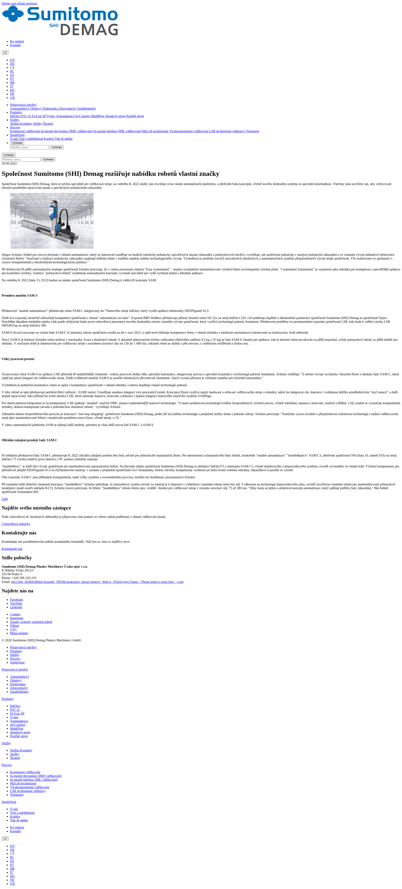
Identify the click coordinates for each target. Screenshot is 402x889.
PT (12, 79)
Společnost (17, 135)
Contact (15, 614)
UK (12, 97)
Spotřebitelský (86, 108)
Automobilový (20, 108)
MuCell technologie (155, 131)
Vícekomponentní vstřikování (189, 131)
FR (12, 94)
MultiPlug (98, 116)
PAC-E (26, 116)
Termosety (253, 131)
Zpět (5, 499)
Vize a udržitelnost (31, 138)
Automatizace (65, 116)
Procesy (15, 127)
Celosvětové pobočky (16, 524)
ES (12, 75)
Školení (48, 123)
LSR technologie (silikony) (227, 131)
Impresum (16, 618)
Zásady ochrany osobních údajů (31, 622)
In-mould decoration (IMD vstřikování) (67, 131)
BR (12, 82)
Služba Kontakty (21, 123)
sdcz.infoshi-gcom (97, 582)
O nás (14, 138)
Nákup (14, 625)
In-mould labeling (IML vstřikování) (118, 131)
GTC (13, 629)
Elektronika (51, 108)
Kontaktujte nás (12, 549)
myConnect (83, 116)
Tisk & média (63, 138)
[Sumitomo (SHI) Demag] (60, 34)
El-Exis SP (39, 116)
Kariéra (49, 138)
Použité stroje (135, 116)
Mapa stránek (19, 633)
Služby (14, 120)
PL (12, 71)
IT (11, 86)
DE (12, 64)
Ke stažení (17, 41)
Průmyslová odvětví (23, 105)
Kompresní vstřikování (25, 131)
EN (12, 60)
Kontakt (15, 45)
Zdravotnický (68, 108)
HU (12, 90)
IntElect (15, 116)
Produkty (16, 112)
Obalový (36, 108)
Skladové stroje (115, 116)
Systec (51, 116)
